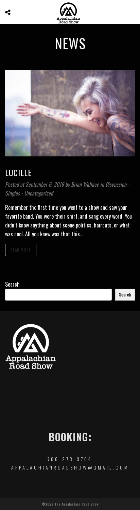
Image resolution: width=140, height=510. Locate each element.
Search (12, 284)
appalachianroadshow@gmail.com (70, 467)
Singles (12, 193)
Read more (21, 250)
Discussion (115, 184)
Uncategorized (38, 193)
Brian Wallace (85, 184)
